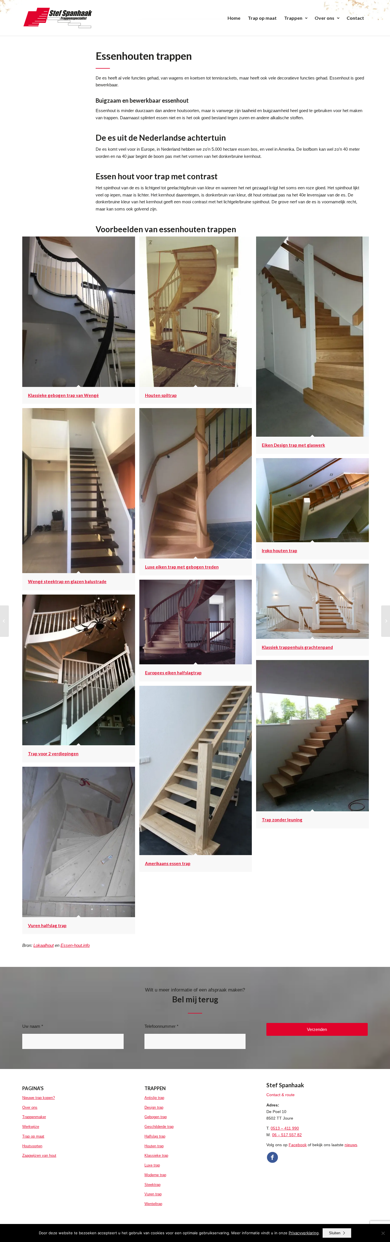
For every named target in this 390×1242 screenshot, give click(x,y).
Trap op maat (33, 1136)
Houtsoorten (32, 1146)
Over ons (29, 1107)
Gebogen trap (155, 1117)
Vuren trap (153, 1194)
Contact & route (280, 1094)
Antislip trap (154, 1098)
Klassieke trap (156, 1155)
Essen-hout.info (75, 945)
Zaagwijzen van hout (39, 1155)
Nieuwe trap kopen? (38, 1098)
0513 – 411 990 (285, 1128)
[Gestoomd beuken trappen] (385, 621)
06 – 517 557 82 (287, 1134)
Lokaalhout (43, 945)
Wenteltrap (153, 1204)
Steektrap (152, 1185)
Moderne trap (155, 1175)
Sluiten (334, 1233)
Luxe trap (152, 1165)
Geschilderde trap (159, 1126)
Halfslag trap (154, 1136)
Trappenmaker (34, 1117)
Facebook (298, 1144)
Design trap (153, 1107)
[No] (383, 1233)
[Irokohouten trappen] (4, 621)
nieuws (351, 1144)
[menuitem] (234, 18)
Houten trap (154, 1146)
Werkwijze (30, 1126)
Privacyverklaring (304, 1233)
